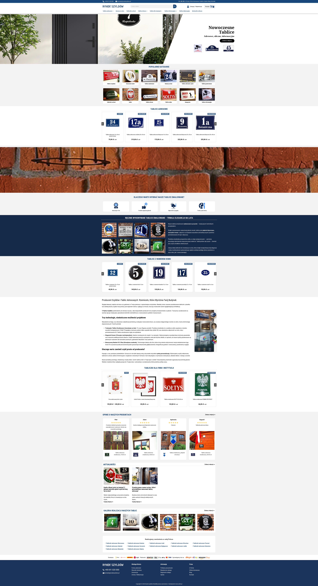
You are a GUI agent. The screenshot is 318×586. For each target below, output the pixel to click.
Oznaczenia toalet (130, 83)
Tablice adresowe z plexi (187, 83)
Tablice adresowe (107, 11)
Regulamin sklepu (165, 572)
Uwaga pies (187, 102)
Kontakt (213, 1)
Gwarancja (135, 572)
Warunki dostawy (137, 570)
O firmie (187, 1)
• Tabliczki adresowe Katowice (201, 546)
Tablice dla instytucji (155, 11)
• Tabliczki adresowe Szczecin (136, 546)
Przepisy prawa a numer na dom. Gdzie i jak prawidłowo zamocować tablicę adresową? (144, 489)
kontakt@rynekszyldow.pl (124, 1)
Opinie (205, 1)
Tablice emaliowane (149, 83)
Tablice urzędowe (111, 83)
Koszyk (207, 6)
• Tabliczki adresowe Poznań (200, 543)
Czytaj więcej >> (108, 502)
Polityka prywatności (166, 568)
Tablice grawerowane (207, 83)
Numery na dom (120, 11)
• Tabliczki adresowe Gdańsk (113, 546)
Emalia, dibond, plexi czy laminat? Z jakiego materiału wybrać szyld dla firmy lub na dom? (116, 489)
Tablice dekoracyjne (184, 11)
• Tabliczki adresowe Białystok (114, 549)
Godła (130, 102)
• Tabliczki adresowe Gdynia (135, 549)
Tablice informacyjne (170, 11)
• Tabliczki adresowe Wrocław (179, 543)
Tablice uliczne (142, 11)
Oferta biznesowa (194, 1)
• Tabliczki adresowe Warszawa (114, 543)
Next (215, 123)
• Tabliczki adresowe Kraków (135, 543)
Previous (102, 123)
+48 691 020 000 (109, 1)
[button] (155, 62)
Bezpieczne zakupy (166, 570)
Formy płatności (136, 568)
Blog (209, 1)
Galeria (201, 1)
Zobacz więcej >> (210, 414)
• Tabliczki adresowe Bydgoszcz (158, 546)
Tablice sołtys (168, 102)
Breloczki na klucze (197, 11)
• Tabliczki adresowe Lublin (179, 546)
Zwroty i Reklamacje (137, 575)
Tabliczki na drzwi (131, 11)
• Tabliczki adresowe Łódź (156, 543)
